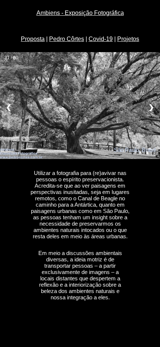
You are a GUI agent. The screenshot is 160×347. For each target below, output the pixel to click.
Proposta (33, 39)
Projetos (128, 39)
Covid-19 (101, 39)
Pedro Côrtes (66, 39)
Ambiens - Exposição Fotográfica (80, 13)
